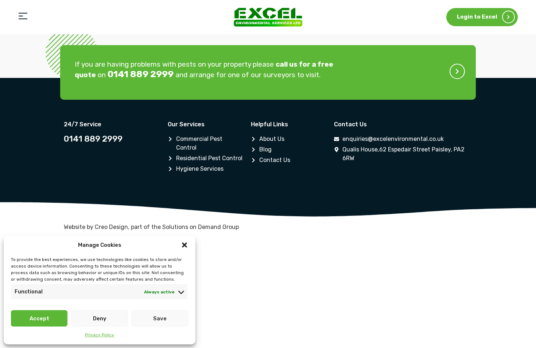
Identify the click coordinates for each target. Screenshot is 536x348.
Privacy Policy (99, 334)
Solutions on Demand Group (200, 227)
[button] (184, 245)
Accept (39, 318)
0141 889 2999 (93, 139)
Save (160, 318)
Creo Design (111, 227)
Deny (99, 318)
